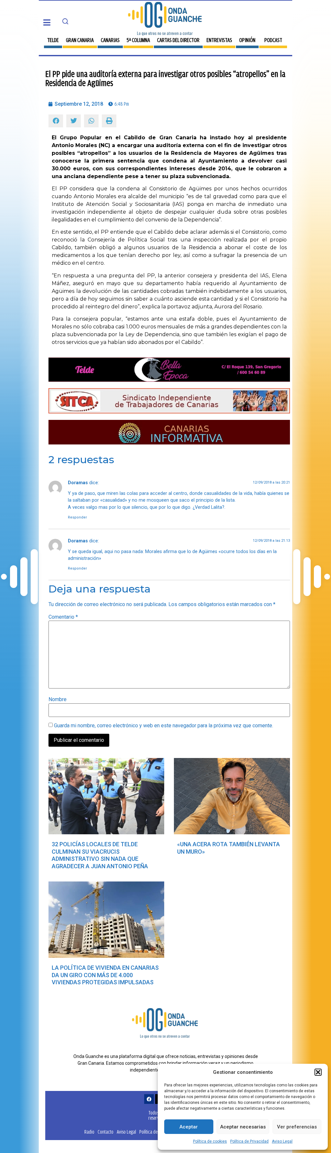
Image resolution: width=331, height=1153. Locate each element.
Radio (89, 1132)
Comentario (63, 617)
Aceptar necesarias (243, 1127)
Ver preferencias (297, 1127)
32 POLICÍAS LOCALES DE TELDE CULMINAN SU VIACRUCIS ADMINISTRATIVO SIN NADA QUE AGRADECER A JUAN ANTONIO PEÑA (100, 855)
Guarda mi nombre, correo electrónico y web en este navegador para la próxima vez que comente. (163, 725)
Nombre (57, 699)
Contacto (105, 1132)
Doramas (78, 483)
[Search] (65, 21)
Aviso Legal (282, 1141)
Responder (77, 517)
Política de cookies (210, 1141)
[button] (318, 1072)
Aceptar (188, 1127)
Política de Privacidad (249, 1141)
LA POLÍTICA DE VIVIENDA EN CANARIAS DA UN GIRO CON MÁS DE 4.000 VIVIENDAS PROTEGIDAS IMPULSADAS (105, 975)
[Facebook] (149, 1099)
